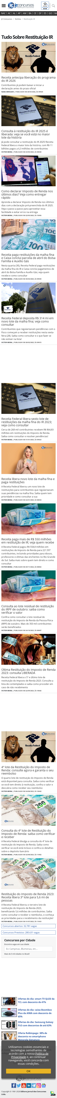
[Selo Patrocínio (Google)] (45, 5)
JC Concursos (6, 19)
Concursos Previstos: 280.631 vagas (21, 932)
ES (45, 13)
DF (40, 13)
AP (19, 13)
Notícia (18, 19)
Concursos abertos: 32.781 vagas (20, 926)
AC (9, 13)
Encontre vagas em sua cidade (16, 944)
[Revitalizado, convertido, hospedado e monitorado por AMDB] (53, 1093)
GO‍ (50, 13)
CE (35, 13)
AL (14, 13)
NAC (3, 13)
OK (28, 1071)
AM (24, 13)
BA (30, 13)
